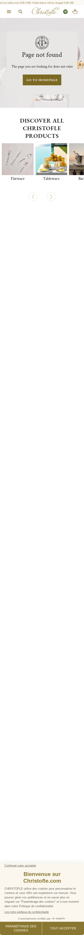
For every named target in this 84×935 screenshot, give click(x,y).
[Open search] (20, 11)
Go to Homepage (42, 80)
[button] (33, 196)
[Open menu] (8, 11)
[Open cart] (75, 11)
